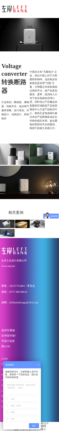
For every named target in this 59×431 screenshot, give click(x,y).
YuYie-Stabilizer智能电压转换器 (22, 225)
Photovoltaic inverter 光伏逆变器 (7, 234)
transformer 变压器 (37, 219)
